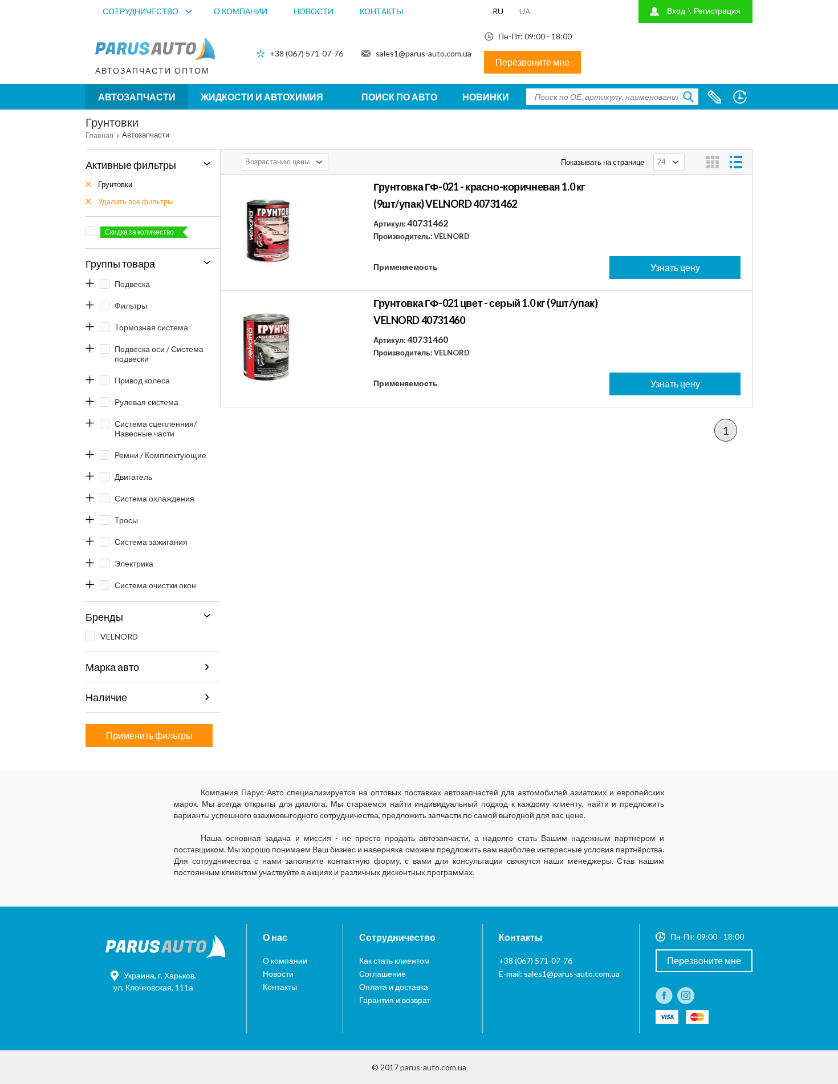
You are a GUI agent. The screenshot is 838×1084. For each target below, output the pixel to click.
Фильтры (131, 305)
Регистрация (717, 10)
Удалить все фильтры (135, 201)
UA (525, 11)
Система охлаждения (154, 498)
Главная (99, 135)
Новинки (485, 96)
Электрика (134, 563)
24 (661, 161)
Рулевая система (146, 402)
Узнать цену (675, 267)
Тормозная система (151, 327)
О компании (240, 11)
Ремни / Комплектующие (160, 455)
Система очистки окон (155, 585)
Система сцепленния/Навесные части (156, 428)
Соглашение (382, 973)
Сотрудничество (140, 11)
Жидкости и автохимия (262, 96)
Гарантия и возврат (394, 1000)
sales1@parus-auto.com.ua (423, 53)
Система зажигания (151, 542)
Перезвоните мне (532, 61)
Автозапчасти (137, 96)
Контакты (381, 11)
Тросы (126, 520)
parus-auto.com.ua (433, 1067)
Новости (313, 11)
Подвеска (132, 284)
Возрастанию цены (277, 161)
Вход (676, 10)
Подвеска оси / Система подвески (159, 353)
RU (498, 11)
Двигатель (133, 477)
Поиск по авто (399, 96)
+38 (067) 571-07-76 (306, 53)
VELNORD (119, 636)
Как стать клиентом (394, 960)
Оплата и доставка (393, 987)
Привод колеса (142, 380)
